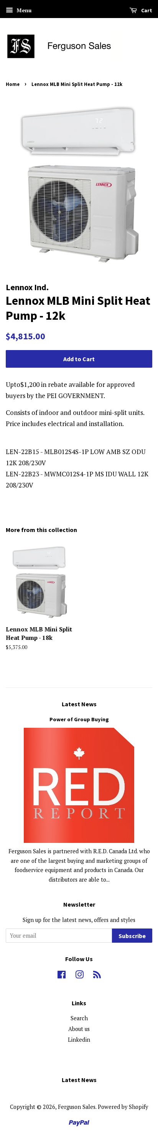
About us (79, 1029)
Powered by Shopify (123, 1106)
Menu (23, 10)
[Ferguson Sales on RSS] (97, 976)
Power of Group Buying (79, 719)
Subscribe (132, 936)
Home (13, 84)
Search (79, 1018)
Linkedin (79, 1039)
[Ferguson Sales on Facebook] (61, 976)
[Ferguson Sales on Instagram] (79, 976)
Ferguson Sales (76, 1106)
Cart (146, 10)
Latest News (79, 704)
